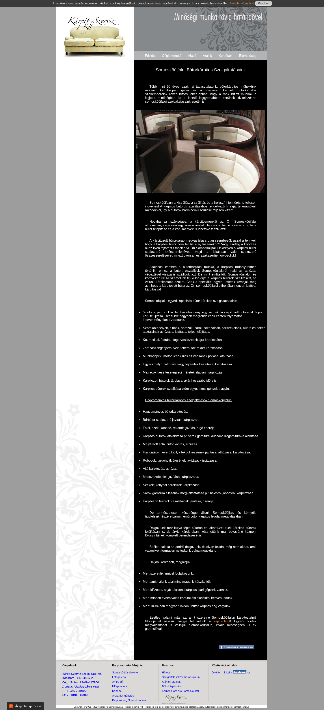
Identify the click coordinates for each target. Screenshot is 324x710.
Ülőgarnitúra (119, 686)
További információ (242, 3)
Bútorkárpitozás (171, 686)
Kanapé (117, 691)
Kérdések (226, 55)
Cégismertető (171, 55)
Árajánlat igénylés (123, 695)
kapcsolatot (222, 621)
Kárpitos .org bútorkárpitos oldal (174, 704)
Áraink (207, 55)
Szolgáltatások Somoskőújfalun (181, 677)
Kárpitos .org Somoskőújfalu (129, 700)
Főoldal (150, 55)
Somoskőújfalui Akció (125, 672)
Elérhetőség (247, 55)
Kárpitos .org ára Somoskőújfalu (181, 691)
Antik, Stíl (117, 681)
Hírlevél (166, 672)
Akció (192, 55)
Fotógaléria (119, 677)
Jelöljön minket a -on (231, 672)
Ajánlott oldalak (171, 681)
